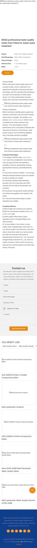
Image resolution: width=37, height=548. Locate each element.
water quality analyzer (16, 120)
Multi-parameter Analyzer (13, 407)
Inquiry (7, 73)
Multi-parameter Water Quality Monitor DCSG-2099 (18, 501)
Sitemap (19, 544)
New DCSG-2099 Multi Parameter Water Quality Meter (16, 469)
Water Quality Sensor (10, 346)
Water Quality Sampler (26, 346)
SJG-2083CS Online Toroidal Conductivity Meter (14, 376)
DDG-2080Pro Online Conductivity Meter (17, 437)
